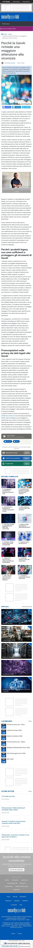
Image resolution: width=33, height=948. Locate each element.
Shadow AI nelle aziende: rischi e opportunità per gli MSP (24, 526)
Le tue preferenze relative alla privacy (18, 943)
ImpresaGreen (9, 886)
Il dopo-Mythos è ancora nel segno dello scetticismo (24, 508)
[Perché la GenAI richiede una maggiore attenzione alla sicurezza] (25, 483)
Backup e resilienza (8, 657)
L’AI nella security (7, 623)
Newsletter (7, 24)
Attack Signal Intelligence (9, 418)
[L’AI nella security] (16, 617)
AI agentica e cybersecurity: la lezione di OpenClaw (24, 577)
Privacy (20, 933)
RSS (21, 905)
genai (17, 441)
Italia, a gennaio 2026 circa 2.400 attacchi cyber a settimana (7, 578)
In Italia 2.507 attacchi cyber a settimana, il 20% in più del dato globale (7, 560)
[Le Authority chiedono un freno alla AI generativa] (25, 552)
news (10, 34)
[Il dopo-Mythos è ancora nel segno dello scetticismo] (25, 501)
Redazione (8, 900)
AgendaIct (17, 889)
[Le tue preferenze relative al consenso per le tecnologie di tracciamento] (25, 946)
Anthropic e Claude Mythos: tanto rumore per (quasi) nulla (7, 543)
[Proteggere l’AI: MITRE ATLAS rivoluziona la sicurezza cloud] (8, 483)
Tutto (30, 721)
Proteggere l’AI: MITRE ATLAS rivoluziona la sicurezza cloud (8, 491)
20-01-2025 (21, 63)
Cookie (13, 933)
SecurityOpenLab (12, 883)
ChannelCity (16, 1)
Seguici (27, 463)
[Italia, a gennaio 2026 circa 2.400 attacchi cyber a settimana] (8, 569)
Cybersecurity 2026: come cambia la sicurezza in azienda (16, 690)
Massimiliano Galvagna (9, 63)
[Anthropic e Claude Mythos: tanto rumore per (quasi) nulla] (8, 536)
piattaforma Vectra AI (7, 415)
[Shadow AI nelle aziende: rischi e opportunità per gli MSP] (25, 518)
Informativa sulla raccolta (10, 946)
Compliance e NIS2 (8, 674)
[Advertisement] (17, 848)
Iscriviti (27, 452)
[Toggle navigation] (29, 16)
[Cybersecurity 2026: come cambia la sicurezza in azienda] (16, 685)
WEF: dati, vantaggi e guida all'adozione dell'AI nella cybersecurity (8, 526)
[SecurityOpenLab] (10, 17)
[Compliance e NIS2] (16, 668)
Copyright (17, 900)
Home (5, 34)
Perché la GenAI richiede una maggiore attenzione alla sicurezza (24, 491)
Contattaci (14, 905)
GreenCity (23, 883)
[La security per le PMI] (16, 634)
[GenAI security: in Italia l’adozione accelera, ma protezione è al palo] (8, 501)
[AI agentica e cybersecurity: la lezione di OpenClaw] (25, 569)
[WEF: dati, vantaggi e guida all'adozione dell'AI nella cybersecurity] (8, 518)
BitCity (7, 880)
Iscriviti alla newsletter (16, 870)
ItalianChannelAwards (21, 886)
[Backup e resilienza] (16, 651)
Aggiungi (26, 458)
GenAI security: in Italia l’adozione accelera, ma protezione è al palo (8, 509)
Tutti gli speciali (27, 606)
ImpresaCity (26, 1)
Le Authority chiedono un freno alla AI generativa (24, 559)
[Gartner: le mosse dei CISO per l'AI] (25, 536)
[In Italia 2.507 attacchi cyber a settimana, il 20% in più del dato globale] (8, 552)
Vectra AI (9, 441)
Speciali (15, 896)
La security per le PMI (8, 640)
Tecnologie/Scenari (25, 103)
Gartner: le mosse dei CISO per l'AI (24, 542)
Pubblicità (25, 900)
